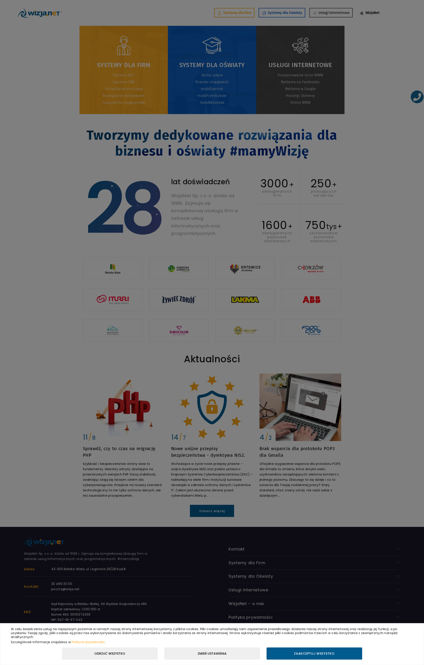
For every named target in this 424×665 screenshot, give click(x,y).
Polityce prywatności (88, 642)
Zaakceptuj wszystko (314, 653)
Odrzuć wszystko (109, 653)
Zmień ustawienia (212, 653)
